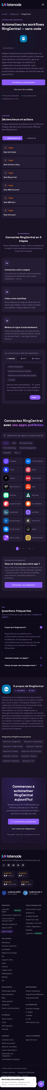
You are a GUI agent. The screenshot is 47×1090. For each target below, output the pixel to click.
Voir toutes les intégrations (23, 828)
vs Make (29, 1015)
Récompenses (7, 1026)
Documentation (8, 994)
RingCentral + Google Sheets (33, 742)
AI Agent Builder (32, 916)
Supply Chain (7, 970)
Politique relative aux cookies (11, 1076)
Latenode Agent (11, 910)
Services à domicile (9, 946)
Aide (32, 691)
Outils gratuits (7, 1001)
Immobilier (6, 949)
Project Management (28, 448)
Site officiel (21, 691)
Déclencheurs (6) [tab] (13, 138)
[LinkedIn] (8, 865)
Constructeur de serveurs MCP (8, 919)
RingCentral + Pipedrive (29, 756)
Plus (16, 453)
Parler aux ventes (8, 1043)
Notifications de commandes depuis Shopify (22, 375)
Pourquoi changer (33, 1008)
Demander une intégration (23, 585)
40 (29, 549)
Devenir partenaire (33, 991)
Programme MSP (32, 998)
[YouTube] (13, 865)
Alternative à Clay (32, 1022)
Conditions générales (8, 1072)
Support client (7, 960)
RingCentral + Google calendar (13, 746)
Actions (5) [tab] (31, 138)
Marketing (6, 942)
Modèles (29, 930)
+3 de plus (11, 380)
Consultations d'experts (11, 1059)
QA (3, 980)
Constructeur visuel (33, 909)
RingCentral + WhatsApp (11, 761)
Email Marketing (9, 448)
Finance (5, 967)
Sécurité (5, 1029)
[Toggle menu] (43, 4)
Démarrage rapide (9, 991)
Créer (34, 397)
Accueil (4, 14)
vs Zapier (29, 1012)
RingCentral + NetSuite (10, 756)
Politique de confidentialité (26, 1072)
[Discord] (18, 865)
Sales (4, 963)
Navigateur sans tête (34, 923)
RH (3, 956)
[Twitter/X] (4, 865)
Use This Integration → (23, 149)
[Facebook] (23, 865)
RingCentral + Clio (28, 761)
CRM (14, 443)
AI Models (7, 453)
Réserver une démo (9, 1047)
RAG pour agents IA (9, 924)
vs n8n (28, 1019)
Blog (3, 998)
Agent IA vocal (31, 1040)
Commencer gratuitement (23, 82)
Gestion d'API (7, 928)
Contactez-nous (8, 1040)
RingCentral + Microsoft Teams (31, 751)
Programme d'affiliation (35, 994)
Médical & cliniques (9, 953)
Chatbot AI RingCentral (15, 367)
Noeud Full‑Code (32, 920)
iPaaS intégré (7, 931)
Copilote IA (34, 933)
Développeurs (7, 973)
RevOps (5, 977)
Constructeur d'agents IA (11, 915)
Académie (5, 1005)
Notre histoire (7, 1019)
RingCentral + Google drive (11, 742)
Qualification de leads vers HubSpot (19, 371)
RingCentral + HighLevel (34, 746)
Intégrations (14, 14)
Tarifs (4, 1022)
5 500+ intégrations (33, 926)
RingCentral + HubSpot (10, 751)
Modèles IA (30, 913)
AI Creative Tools (26, 443)
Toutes (5, 443)
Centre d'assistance (9, 1050)
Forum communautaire (10, 1008)
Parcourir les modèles (23, 89)
